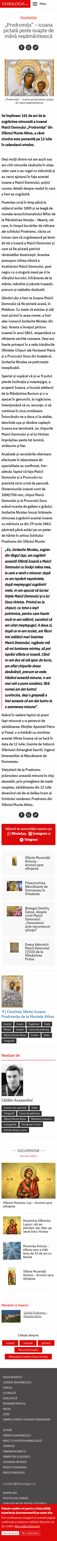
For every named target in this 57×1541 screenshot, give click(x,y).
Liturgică (9, 1393)
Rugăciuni (33, 1024)
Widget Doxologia (15, 1467)
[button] (39, 4)
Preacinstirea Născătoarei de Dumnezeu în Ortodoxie (36, 888)
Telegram (30, 839)
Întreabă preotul (14, 1403)
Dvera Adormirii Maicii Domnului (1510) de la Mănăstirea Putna (37, 952)
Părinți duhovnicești (17, 1435)
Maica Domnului (28, 1350)
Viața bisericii (12, 1377)
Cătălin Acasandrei (17, 1100)
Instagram (40, 833)
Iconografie (10, 1124)
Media (7, 1409)
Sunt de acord (10, 1533)
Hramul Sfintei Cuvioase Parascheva (26, 1419)
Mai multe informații (27, 1526)
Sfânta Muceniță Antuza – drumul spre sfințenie (37, 863)
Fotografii (9, 1040)
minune (28, 1343)
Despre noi (10, 1493)
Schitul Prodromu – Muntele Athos (35, 1314)
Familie (7, 1387)
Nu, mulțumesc (30, 1533)
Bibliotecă (10, 1398)
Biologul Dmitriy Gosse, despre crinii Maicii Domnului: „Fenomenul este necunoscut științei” (37, 919)
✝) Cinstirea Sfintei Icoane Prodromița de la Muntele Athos (28, 1014)
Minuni (7, 1029)
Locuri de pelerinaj (39, 1029)
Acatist (7, 1024)
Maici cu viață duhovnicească (22, 1440)
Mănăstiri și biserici (41, 1119)
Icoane (20, 1029)
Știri (6, 1414)
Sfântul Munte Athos (15, 1035)
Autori (7, 1430)
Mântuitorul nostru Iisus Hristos (28, 1357)
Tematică (9, 1446)
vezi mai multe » (29, 1156)
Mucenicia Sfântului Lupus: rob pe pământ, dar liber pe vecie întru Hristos (37, 1226)
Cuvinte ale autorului (15, 1107)
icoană (10, 1343)
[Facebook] (21, 47)
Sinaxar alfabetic (14, 1451)
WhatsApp (19, 833)
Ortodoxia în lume (31, 1124)
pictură (46, 1343)
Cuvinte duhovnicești (17, 1382)
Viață (47, 1024)
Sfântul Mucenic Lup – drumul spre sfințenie (27, 1204)
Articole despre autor (15, 1130)
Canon (19, 1024)
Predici (35, 1035)
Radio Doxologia (14, 1472)
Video (47, 1035)
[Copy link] (35, 47)
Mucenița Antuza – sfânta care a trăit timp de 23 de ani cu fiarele (37, 1251)
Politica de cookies (15, 1498)
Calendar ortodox (15, 1462)
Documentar (28, 17)
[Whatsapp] (28, 47)
